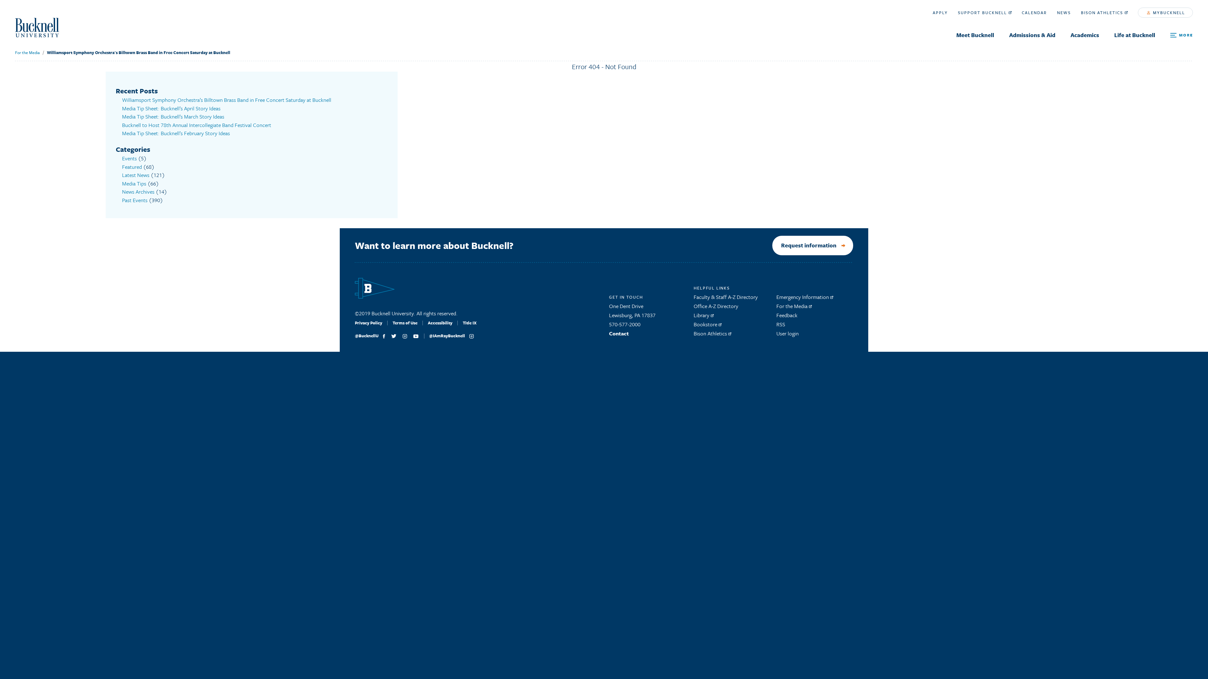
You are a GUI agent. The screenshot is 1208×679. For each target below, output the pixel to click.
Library (702, 315)
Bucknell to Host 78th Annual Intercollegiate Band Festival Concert (196, 125)
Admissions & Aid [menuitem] (1032, 35)
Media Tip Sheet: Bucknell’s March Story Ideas (173, 116)
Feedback (786, 315)
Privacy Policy (368, 323)
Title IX (470, 323)
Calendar (1034, 12)
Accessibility (440, 323)
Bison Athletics (1103, 12)
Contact (619, 333)
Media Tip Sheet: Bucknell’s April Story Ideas (171, 108)
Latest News (135, 175)
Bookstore (706, 324)
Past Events (135, 200)
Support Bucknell (983, 12)
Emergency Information (803, 297)
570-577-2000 (624, 324)
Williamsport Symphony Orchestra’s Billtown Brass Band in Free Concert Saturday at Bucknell (226, 100)
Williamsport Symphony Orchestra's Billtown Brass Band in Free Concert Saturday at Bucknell (138, 52)
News (1064, 12)
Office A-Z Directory (716, 306)
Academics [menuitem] (1085, 35)
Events (129, 158)
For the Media (27, 52)
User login (787, 333)
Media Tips (134, 183)
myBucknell (1168, 12)
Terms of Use (405, 323)
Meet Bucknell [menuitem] (975, 35)
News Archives (138, 192)
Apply (940, 12)
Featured (132, 167)
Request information (808, 245)
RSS (780, 324)
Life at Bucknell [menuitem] (1134, 35)
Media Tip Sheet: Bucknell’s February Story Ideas (176, 133)
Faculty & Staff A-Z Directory (726, 297)
